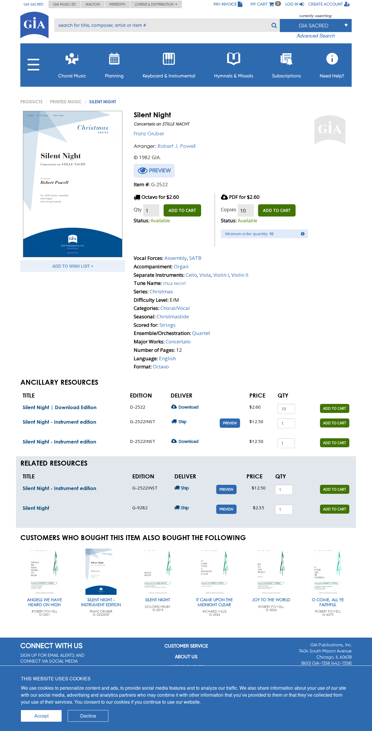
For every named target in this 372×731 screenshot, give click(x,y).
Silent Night (36, 508)
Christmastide (173, 316)
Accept (41, 715)
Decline (88, 715)
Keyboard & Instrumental (169, 76)
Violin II (239, 275)
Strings (168, 325)
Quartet (201, 333)
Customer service (186, 646)
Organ (181, 266)
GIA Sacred (34, 4)
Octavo (161, 366)
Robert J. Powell (176, 146)
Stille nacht (174, 283)
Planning (114, 76)
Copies (228, 209)
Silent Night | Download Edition (59, 407)
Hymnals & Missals (233, 76)
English (167, 358)
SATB (195, 258)
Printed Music (66, 101)
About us (186, 656)
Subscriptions (286, 76)
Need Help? (332, 76)
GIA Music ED (64, 4)
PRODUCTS (31, 101)
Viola (205, 275)
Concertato (178, 341)
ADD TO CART (182, 210)
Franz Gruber (149, 133)
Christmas (161, 291)
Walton (92, 4)
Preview (230, 423)
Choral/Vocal (175, 308)
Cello (191, 275)
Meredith (117, 4)
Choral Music (72, 76)
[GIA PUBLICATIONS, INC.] (34, 24)
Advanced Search (316, 35)
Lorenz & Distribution (155, 4)
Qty (138, 209)
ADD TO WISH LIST (71, 266)
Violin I (221, 275)
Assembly (175, 258)
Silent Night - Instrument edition (59, 422)
